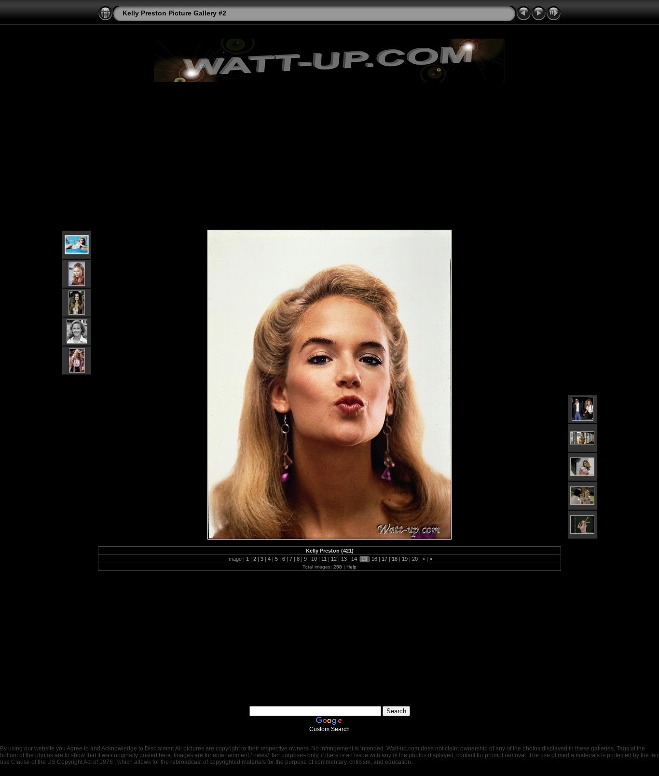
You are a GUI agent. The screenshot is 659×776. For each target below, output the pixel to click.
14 (354, 559)
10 (314, 559)
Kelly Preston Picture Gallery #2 (174, 13)
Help (351, 566)
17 (384, 559)
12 (334, 559)
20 (415, 559)
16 (374, 559)
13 (344, 559)
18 (394, 559)
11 (324, 559)
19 (404, 559)
